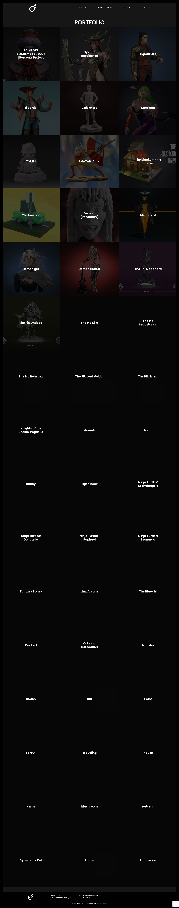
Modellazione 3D (105, 8)
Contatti (146, 8)
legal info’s (103, 903)
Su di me (82, 8)
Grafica (126, 8)
